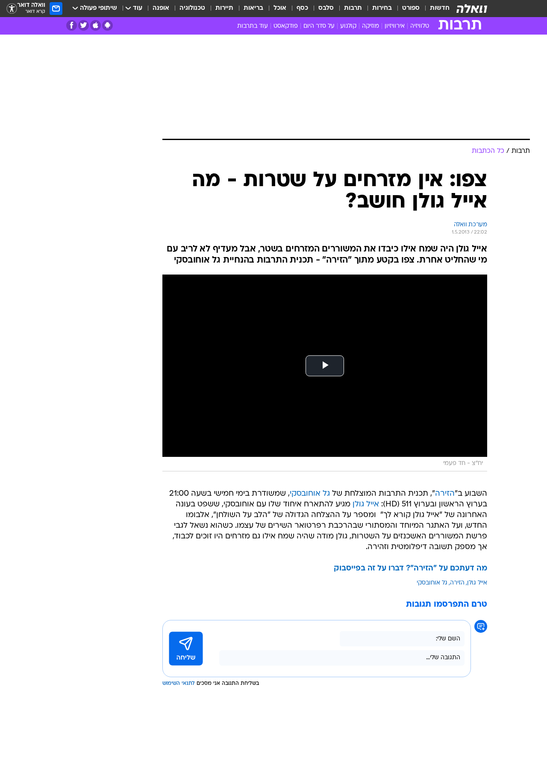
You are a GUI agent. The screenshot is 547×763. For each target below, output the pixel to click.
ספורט (411, 8)
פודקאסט (286, 26)
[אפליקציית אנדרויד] (107, 25)
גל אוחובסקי (310, 494)
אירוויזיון (395, 26)
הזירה (445, 494)
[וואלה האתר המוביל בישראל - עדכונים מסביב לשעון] (471, 8)
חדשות (440, 8)
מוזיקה (370, 26)
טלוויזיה (419, 26)
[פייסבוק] (71, 25)
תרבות (353, 8)
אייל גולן (366, 504)
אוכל (280, 8)
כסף (302, 8)
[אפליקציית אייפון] (95, 25)
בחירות (382, 8)
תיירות (224, 8)
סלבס (326, 8)
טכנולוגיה (192, 8)
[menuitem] (435, 8)
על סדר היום (319, 26)
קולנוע (348, 26)
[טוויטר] (83, 25)
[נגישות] (11, 8)
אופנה (161, 8)
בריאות (253, 8)
